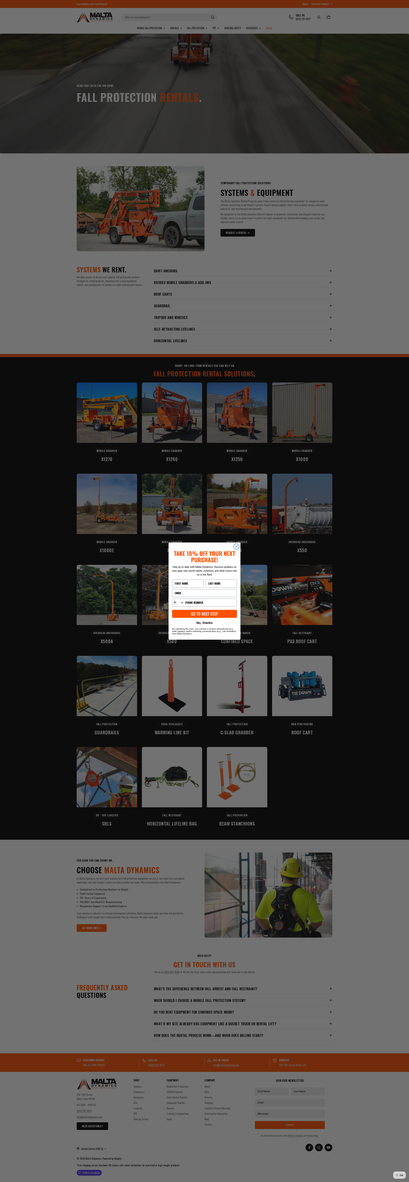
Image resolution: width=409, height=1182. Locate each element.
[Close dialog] (236, 546)
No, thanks (204, 623)
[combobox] (178, 602)
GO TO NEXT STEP (204, 614)
